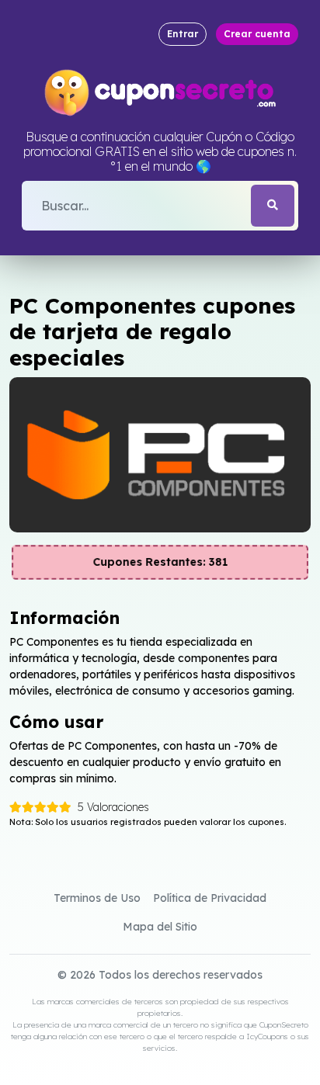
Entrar (182, 34)
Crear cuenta (257, 34)
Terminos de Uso (97, 898)
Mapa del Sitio (160, 927)
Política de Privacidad (209, 898)
